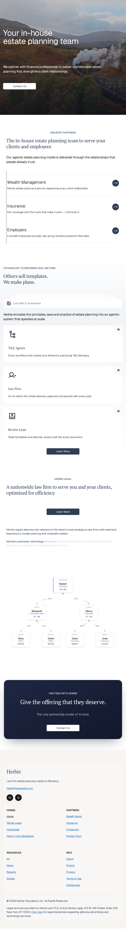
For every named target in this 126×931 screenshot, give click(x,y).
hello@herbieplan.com (20, 788)
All (8, 858)
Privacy (70, 872)
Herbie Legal (14, 823)
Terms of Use (74, 878)
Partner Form (74, 836)
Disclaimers (73, 885)
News (10, 865)
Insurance (72, 823)
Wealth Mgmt (74, 816)
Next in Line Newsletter (20, 836)
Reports (11, 872)
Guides (11, 878)
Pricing (70, 865)
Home (10, 816)
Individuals (13, 829)
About (70, 858)
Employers (72, 829)
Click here (37, 912)
